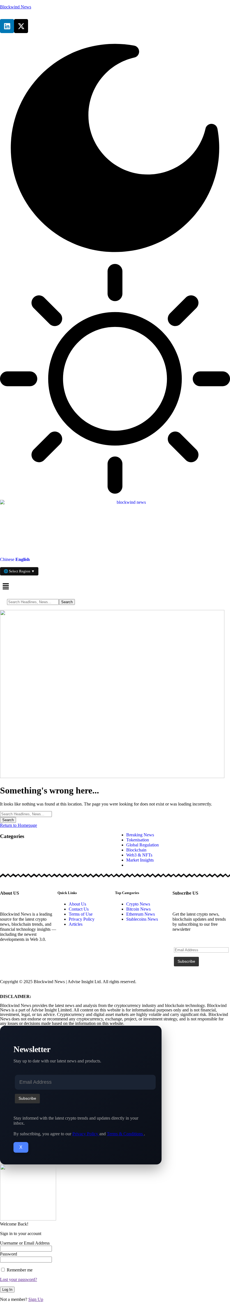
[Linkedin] (7, 26)
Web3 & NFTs (139, 855)
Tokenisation (137, 839)
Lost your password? (18, 1279)
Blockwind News (15, 6)
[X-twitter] (21, 26)
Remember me (19, 1270)
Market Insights (140, 860)
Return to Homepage (18, 825)
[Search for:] (26, 813)
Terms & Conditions (125, 1133)
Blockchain (136, 850)
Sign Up (35, 1299)
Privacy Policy (85, 1133)
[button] (115, 587)
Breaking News (140, 834)
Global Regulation (142, 845)
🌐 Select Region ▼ (19, 571)
